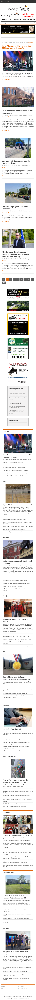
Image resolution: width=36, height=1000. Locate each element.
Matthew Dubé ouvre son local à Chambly (12, 586)
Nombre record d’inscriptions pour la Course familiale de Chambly (18, 526)
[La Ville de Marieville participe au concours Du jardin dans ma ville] (18, 884)
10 (4, 282)
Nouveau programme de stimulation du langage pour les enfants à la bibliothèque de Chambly (18, 974)
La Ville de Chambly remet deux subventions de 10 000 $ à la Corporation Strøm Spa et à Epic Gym (17, 857)
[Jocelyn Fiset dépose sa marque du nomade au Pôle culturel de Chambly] (18, 768)
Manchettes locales (7, 117)
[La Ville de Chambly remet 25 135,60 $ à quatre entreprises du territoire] (18, 824)
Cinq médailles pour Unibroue (14, 677)
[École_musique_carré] (18, 372)
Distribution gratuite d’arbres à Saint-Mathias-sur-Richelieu (16, 918)
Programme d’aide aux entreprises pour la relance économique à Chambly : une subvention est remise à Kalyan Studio (17, 861)
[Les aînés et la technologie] (18, 717)
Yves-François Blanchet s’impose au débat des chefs (15, 580)
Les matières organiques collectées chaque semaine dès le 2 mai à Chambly (17, 921)
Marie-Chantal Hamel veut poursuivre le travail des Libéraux (16, 583)
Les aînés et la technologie (12, 729)
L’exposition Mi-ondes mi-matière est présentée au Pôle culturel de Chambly (18, 792)
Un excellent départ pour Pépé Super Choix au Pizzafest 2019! (17, 639)
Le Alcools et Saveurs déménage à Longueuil (13, 700)
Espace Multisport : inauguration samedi (17, 398)
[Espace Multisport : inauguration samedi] (18, 493)
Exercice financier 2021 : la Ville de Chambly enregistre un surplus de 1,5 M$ (18, 865)
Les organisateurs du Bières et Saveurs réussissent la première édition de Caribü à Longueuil (17, 696)
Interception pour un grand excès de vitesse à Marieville (18, 402)
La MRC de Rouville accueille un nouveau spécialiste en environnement (15, 910)
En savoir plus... (6, 79)
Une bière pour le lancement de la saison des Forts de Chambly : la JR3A (18, 689)
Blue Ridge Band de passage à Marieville (12, 804)
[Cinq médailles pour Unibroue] (18, 664)
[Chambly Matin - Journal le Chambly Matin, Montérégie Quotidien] (18, 8)
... (17, 279)
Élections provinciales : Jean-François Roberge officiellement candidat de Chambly (15, 254)
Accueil (3, 986)
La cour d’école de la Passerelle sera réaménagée (14, 475)
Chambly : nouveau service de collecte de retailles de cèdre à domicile (17, 914)
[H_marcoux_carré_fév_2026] (18, 300)
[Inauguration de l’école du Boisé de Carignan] (18, 940)
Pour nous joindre (22, 988)
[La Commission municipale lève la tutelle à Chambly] (18, 549)
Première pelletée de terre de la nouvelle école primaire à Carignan (16, 978)
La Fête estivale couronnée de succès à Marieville (17, 406)
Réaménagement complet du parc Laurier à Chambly (17, 394)
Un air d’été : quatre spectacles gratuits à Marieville (14, 806)
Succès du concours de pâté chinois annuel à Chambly (15, 646)
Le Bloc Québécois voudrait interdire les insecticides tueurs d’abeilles (16, 589)
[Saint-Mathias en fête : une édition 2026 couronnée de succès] (18, 443)
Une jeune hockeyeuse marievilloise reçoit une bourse (15, 532)
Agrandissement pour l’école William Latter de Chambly (15, 971)
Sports (3, 167)
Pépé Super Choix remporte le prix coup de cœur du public (16, 636)
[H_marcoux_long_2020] (18, 29)
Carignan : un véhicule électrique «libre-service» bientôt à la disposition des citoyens (16, 743)
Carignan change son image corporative (12, 750)
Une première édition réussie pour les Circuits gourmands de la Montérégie (17, 642)
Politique (4, 260)
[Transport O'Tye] (18, 324)
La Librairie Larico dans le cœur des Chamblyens (14, 739)
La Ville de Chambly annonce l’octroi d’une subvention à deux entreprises (17, 853)
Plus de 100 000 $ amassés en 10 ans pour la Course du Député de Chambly (17, 522)
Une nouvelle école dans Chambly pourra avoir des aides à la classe (17, 967)
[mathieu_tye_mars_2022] (18, 348)
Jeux (2, 988)
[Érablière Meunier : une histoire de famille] (18, 608)
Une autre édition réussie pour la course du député (16, 162)
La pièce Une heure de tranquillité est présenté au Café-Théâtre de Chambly (18, 800)
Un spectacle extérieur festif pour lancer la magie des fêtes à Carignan (16, 796)
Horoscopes (21, 986)
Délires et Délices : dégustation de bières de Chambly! (15, 693)
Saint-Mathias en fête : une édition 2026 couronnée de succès (16, 47)
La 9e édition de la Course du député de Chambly (14, 529)
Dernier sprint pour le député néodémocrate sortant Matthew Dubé (18, 578)
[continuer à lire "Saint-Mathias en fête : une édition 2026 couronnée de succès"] (19, 61)
